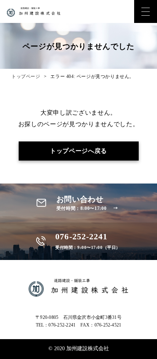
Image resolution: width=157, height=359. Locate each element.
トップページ (25, 76)
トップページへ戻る (78, 151)
